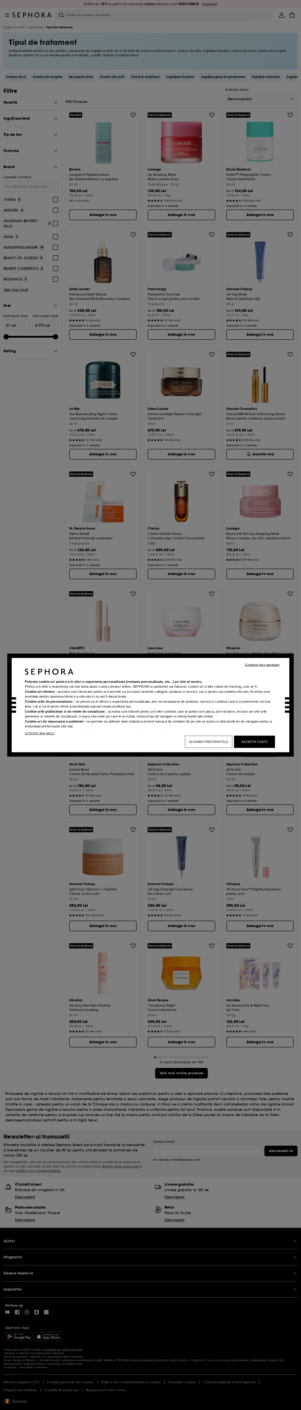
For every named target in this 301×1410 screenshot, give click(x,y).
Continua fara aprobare (262, 664)
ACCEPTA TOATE (255, 741)
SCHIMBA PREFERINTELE (208, 741)
